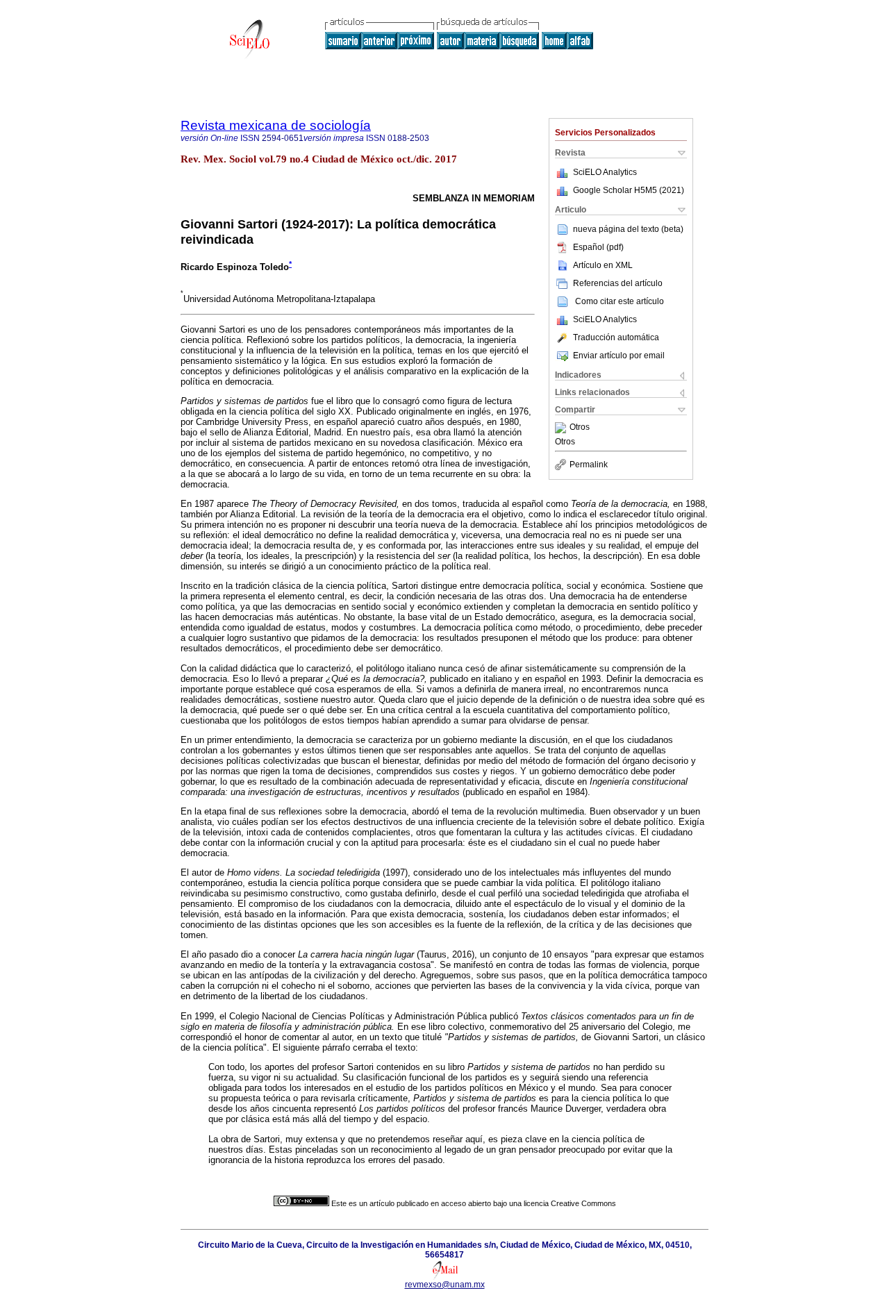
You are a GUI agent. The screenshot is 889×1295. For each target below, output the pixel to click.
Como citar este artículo (619, 301)
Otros (580, 428)
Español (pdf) (598, 247)
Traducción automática (616, 337)
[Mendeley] (562, 428)
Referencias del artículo (618, 283)
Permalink (589, 464)
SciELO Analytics (605, 172)
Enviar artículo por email (619, 355)
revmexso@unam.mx (445, 1284)
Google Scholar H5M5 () (628, 190)
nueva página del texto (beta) (628, 229)
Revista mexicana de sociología (276, 125)
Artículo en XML (603, 265)
